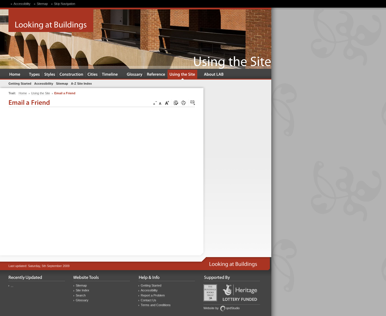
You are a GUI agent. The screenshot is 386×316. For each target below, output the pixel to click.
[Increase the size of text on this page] (167, 103)
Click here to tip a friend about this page (193, 103)
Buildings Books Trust (210, 292)
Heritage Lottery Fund (240, 292)
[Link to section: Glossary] (135, 75)
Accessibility (22, 3)
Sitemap (42, 3)
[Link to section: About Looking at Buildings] (214, 75)
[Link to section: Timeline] (110, 75)
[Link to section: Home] (14, 75)
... (12, 285)
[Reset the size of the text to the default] (161, 103)
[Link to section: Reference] (156, 75)
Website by (211, 308)
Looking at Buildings (50, 20)
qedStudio (233, 308)
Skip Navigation (64, 3)
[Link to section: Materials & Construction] (71, 75)
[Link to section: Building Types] (34, 75)
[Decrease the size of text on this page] (154, 103)
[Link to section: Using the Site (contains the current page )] (182, 75)
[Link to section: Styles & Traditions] (49, 75)
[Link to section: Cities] (93, 75)
